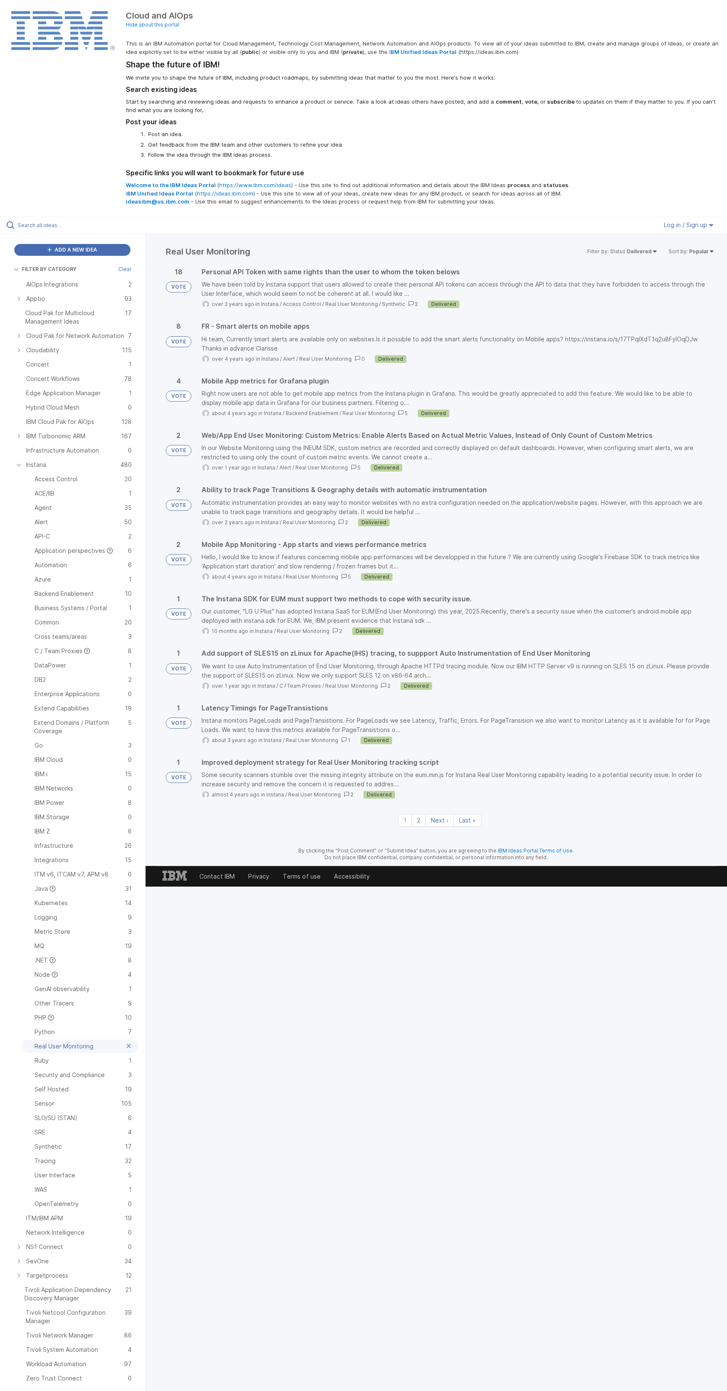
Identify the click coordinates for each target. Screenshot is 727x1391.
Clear (125, 269)
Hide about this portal (152, 24)
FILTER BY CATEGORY (49, 269)
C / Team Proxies (300, 686)
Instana (270, 304)
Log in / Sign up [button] (686, 224)
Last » (467, 820)
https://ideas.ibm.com (225, 193)
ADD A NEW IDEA (75, 250)
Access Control (302, 304)
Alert (289, 359)
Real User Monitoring (351, 304)
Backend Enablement (312, 413)
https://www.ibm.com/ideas (255, 185)
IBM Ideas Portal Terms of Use (535, 850)
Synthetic (393, 304)
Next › (439, 820)
